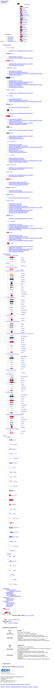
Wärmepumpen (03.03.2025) (15, 229)
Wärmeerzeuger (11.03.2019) (15, 56)
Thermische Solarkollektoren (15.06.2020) (18, 236)
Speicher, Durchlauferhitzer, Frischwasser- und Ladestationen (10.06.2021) (25, 101)
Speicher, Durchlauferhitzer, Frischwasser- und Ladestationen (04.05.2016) (25, 228)
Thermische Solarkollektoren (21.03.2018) (18, 145)
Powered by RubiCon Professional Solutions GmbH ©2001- (15, 684)
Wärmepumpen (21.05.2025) (15, 239)
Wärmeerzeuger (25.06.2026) (15, 119)
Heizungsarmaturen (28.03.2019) (16, 176)
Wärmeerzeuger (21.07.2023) (15, 80)
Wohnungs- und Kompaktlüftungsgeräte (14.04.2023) (21, 123)
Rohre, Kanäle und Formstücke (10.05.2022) (19, 250)
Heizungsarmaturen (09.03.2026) (16, 138)
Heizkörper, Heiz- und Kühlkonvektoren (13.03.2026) (21, 136)
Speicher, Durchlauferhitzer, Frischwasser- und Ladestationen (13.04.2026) (25, 207)
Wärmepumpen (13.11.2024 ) (15, 148)
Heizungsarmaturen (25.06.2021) (16, 151)
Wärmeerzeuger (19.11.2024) (15, 144)
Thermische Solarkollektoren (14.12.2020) (18, 100)
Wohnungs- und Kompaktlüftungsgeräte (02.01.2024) (21, 240)
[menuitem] (10, 37)
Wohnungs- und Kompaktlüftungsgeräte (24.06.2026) (21, 249)
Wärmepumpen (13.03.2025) (15, 74)
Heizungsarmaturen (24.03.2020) (16, 65)
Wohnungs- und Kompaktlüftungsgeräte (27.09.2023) (21, 210)
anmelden (35, 686)
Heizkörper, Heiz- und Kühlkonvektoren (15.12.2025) (21, 225)
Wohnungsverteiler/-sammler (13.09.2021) (18, 162)
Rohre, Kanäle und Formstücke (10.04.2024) (19, 183)
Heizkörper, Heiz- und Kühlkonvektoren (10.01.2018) (21, 58)
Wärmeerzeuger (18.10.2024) (15, 71)
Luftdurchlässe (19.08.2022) (15, 205)
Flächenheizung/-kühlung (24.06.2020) (17, 182)
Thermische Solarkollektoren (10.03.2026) (18, 206)
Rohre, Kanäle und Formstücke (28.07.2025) (19, 211)
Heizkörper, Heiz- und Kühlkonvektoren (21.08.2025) (21, 63)
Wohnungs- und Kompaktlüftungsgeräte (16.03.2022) (21, 192)
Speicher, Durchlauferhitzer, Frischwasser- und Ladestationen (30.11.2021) (25, 238)
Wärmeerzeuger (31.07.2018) (15, 224)
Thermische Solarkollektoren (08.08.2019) (18, 72)
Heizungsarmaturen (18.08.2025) (16, 251)
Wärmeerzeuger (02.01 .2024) (15, 235)
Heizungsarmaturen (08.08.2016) (16, 87)
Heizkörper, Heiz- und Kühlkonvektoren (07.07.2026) (21, 130)
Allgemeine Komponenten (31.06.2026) (18, 124)
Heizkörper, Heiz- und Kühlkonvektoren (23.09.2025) (21, 246)
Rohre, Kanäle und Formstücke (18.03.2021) (19, 197)
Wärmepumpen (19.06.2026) (15, 99)
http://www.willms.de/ (13, 622)
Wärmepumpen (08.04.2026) (15, 121)
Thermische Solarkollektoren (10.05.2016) (18, 227)
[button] (23, 4)
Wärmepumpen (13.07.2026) (15, 208)
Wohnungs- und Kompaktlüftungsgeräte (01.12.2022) (21, 218)
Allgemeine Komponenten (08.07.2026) (18, 212)
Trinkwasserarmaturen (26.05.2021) (17, 159)
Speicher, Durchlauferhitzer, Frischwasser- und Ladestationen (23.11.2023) (25, 84)
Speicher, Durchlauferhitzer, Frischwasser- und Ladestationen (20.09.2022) (25, 147)
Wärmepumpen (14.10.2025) (15, 190)
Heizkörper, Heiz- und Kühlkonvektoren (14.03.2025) (21, 50)
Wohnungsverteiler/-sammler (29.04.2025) (18, 184)
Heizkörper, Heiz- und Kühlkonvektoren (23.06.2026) (21, 175)
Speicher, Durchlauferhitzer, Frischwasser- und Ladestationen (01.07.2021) (25, 160)
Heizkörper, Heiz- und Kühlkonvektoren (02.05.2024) (21, 93)
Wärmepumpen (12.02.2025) (15, 137)
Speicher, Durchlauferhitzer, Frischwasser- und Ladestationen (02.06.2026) (25, 120)
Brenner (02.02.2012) (14, 149)
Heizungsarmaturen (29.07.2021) (16, 158)
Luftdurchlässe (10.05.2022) (15, 247)
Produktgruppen (7, 254)
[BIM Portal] (4, 2)
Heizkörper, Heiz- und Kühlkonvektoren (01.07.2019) (21, 167)
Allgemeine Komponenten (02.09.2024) (18, 152)
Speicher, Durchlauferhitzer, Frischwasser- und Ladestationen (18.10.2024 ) (26, 73)
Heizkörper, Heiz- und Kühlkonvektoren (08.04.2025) (21, 113)
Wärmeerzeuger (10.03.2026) (15, 203)
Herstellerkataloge (7, 44)
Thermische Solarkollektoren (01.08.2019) (18, 83)
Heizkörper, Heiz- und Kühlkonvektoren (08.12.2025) (21, 82)
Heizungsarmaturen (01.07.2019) (16, 169)
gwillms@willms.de (19, 666)
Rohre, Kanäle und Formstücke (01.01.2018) (19, 107)
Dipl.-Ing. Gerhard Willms (29, 615)
